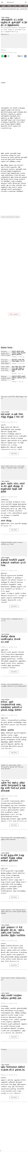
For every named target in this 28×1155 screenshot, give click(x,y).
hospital (3, 216)
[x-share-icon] (5, 57)
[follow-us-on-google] (25, 56)
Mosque (12, 216)
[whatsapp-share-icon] (2, 57)
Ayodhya (7, 216)
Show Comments (14, 314)
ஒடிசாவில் (9, 504)
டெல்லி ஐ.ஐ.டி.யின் (7, 871)
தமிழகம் (3, 6)
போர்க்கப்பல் (20, 1086)
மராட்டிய (16, 436)
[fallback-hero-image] (6, 353)
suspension (17, 216)
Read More (14, 453)
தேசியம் (9, 6)
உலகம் (15, 6)
